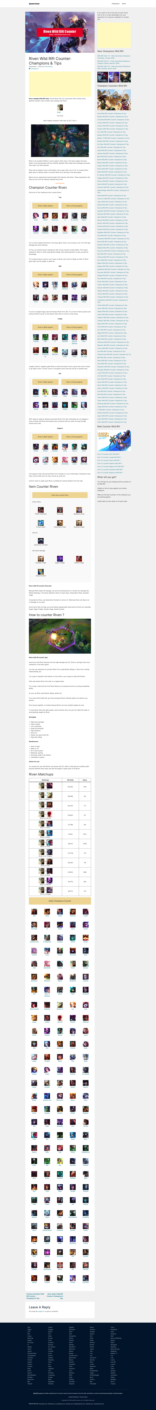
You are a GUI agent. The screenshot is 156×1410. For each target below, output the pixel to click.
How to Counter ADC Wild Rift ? (108, 454)
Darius (55, 233)
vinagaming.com (60, 1403)
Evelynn (60, 1074)
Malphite (47, 1009)
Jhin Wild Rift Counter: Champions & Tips (111, 376)
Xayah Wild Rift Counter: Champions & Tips (112, 324)
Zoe (60, 1152)
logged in (41, 1311)
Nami (84, 451)
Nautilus (55, 451)
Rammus (55, 354)
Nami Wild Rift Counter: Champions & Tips (111, 242)
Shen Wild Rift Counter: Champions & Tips (111, 360)
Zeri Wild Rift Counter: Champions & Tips (111, 330)
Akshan (59, 1113)
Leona (55, 464)
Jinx (84, 409)
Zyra (47, 1191)
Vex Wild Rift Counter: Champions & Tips (111, 351)
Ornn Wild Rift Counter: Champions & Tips (111, 260)
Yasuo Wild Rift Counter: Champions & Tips (112, 400)
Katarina (65, 288)
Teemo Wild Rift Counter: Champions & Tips (112, 285)
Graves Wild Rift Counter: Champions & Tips (112, 181)
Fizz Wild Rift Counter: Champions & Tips (111, 132)
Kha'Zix (71, 1362)
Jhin (34, 1048)
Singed (60, 955)
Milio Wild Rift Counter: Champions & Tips (111, 339)
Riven (59, 112)
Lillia (47, 1152)
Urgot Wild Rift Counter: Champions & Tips (112, 419)
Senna (60, 968)
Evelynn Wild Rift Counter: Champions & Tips (112, 129)
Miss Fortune (34, 1009)
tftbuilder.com (52, 1403)
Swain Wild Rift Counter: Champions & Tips (112, 281)
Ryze (60, 1243)
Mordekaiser (73, 1217)
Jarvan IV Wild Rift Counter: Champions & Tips (113, 199)
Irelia (84, 233)
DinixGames (48, 66)
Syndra (72, 1191)
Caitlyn (45, 409)
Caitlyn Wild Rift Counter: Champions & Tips (112, 166)
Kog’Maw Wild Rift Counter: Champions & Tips (113, 232)
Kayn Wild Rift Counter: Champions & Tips (111, 217)
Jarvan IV (60, 1048)
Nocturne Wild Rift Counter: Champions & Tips (113, 251)
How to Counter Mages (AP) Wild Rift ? (110, 466)
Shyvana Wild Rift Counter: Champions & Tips (113, 272)
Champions (115, 4)
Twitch (74, 409)
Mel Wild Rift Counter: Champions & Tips (111, 357)
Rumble (72, 1230)
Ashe (65, 396)
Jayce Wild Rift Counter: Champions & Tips (112, 202)
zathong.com (69, 1403)
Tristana (74, 396)
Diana (84, 301)
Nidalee (85, 1256)
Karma (74, 451)
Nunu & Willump (116, 1338)
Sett (34, 968)
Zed (84, 288)
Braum (45, 451)
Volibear (85, 1165)
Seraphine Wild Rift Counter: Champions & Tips (113, 269)
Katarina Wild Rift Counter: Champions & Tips (112, 214)
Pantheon (45, 233)
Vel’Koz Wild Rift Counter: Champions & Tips (112, 413)
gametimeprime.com (79, 1403)
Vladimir (73, 1178)
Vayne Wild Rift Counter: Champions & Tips (112, 416)
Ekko (36, 301)
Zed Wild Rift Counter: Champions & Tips (111, 394)
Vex (47, 1139)
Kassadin (74, 301)
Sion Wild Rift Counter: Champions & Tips (111, 278)
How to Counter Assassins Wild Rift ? (110, 469)
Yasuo (60, 916)
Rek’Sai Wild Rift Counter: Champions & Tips (112, 116)
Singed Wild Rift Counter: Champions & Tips (112, 275)
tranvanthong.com (99, 1403)
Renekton (55, 220)
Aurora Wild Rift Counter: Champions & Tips (112, 348)
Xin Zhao (84, 356)
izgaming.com (89, 1403)
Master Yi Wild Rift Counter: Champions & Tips (113, 138)
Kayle (34, 1035)
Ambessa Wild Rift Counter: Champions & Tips (113, 342)
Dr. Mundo (74, 220)
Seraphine (65, 464)
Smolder (85, 1269)
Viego (65, 356)
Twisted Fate (34, 942)
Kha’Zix (72, 1022)
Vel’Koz (47, 1256)
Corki (55, 301)
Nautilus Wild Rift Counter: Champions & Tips (112, 245)
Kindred (85, 1191)
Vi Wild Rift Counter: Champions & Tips (110, 410)
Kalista (65, 409)
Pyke (34, 1204)
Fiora (36, 220)
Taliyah (34, 1282)
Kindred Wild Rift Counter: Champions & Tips (112, 226)
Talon (60, 1191)
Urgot (34, 1165)
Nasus (84, 220)
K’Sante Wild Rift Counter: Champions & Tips (112, 229)
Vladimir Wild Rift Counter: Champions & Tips (112, 317)
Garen (45, 220)
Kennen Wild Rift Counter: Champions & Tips (112, 220)
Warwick (60, 1139)
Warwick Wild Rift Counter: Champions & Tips (113, 345)
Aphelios (36, 396)
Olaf (34, 994)
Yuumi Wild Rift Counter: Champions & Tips (112, 397)
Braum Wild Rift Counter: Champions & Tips (112, 163)
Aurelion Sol (47, 1100)
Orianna (85, 981)
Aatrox (34, 1152)
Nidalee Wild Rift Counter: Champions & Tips (112, 248)
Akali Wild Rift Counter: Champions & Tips (111, 150)
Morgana (86, 994)
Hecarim (65, 341)
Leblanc (34, 1269)
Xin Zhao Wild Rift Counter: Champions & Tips (113, 144)
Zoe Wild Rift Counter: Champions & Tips (111, 391)
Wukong (73, 916)
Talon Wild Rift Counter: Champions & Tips (111, 422)
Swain (47, 1178)
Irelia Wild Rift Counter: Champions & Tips (111, 195)
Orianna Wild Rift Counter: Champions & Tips (112, 257)
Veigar (60, 929)
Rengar (74, 233)
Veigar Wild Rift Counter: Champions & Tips (112, 311)
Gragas (35, 354)
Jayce (45, 301)
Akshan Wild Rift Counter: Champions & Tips (112, 153)
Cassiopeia (47, 1269)
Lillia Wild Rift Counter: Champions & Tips (111, 235)
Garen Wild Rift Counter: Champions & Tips (112, 382)
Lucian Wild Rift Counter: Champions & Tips (112, 373)
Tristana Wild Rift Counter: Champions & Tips (112, 297)
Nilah (85, 1178)
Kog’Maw (60, 1256)
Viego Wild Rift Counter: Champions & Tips (112, 407)
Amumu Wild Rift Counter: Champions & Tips (112, 126)
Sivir (34, 1191)
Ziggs (47, 916)
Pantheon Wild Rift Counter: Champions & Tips (113, 367)
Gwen (73, 1139)
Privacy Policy (83, 1397)
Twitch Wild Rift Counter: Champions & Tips (112, 305)
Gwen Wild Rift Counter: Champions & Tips (112, 184)
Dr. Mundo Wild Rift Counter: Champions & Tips (113, 175)
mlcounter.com (43, 1403)
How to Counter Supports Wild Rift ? (110, 473)
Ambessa (60, 1230)
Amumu (36, 341)
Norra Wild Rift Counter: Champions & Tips (112, 385)
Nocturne (73, 1243)
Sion (72, 1126)
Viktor (34, 1230)
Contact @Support (74, 1397)
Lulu (36, 464)
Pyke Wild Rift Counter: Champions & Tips (111, 364)
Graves (72, 1048)
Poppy (85, 1230)
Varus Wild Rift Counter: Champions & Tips (112, 308)
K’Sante (47, 1282)
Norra (60, 1269)
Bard (34, 1256)
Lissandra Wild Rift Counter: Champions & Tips (113, 238)
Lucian (47, 1022)
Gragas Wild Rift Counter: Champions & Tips (112, 178)
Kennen (35, 233)
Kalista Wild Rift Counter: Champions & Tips (112, 205)
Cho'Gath (102, 80)
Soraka (34, 955)
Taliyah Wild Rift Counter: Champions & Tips (112, 291)
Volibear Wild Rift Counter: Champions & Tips (112, 321)
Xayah (84, 396)
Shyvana (73, 955)
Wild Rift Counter (38, 1393)
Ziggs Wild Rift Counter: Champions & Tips (112, 333)
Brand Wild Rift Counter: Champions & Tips (112, 159)
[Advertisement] (60, 84)
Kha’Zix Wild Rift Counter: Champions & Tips (112, 223)
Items (124, 4)
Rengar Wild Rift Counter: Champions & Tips (112, 266)
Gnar (34, 1243)
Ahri (45, 288)
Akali (65, 301)
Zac (45, 341)
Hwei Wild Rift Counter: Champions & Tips (111, 113)
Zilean (47, 1243)
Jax (73, 1204)
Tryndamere (47, 942)
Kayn (84, 341)
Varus (55, 409)
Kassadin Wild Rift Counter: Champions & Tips (113, 211)
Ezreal (34, 1074)
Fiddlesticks (86, 1152)
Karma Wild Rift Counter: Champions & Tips (112, 208)
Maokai (34, 1217)
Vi (65, 220)
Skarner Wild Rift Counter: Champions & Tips (112, 288)
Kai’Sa (73, 1035)
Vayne (36, 409)
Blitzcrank (84, 464)
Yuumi (74, 464)
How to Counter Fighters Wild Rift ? (109, 463)
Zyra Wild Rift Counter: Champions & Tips (111, 336)
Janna (45, 464)
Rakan (60, 981)
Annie (34, 1113)
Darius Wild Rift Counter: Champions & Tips (112, 169)
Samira (85, 1126)
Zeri (45, 396)
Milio (60, 1217)
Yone (34, 1139)
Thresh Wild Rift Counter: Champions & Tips (112, 294)
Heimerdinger (47, 1230)
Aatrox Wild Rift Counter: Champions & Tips (112, 388)
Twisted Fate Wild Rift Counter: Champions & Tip (114, 354)
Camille (47, 1087)
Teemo (85, 942)
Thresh (73, 942)
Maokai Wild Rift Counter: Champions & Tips (112, 135)
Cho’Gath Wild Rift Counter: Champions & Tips (113, 120)
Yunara (72, 1282)
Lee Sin (65, 233)
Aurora (85, 1243)
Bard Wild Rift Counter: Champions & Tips (111, 156)
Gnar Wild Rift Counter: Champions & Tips (111, 379)
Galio (55, 288)
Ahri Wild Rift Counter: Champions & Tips (111, 147)
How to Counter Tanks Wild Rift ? (109, 460)
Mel (73, 1269)
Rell (73, 1256)
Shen (85, 955)
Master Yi (60, 1009)
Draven (54, 396)
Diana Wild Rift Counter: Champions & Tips (112, 172)
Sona (65, 451)
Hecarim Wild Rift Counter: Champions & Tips (112, 187)
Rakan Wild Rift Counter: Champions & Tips (112, 263)
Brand (73, 1100)
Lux (36, 288)
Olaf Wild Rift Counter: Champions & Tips (111, 254)
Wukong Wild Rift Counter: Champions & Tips (112, 403)
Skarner (60, 1282)
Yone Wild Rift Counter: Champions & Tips (111, 327)
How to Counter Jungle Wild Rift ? (109, 457)
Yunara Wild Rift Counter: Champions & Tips (112, 123)
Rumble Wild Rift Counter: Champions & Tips (112, 141)
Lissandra (85, 1217)
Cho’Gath (86, 1282)
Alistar (36, 451)
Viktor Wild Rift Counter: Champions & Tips (112, 314)
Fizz (74, 288)
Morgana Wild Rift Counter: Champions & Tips (113, 370)
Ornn (34, 1178)
